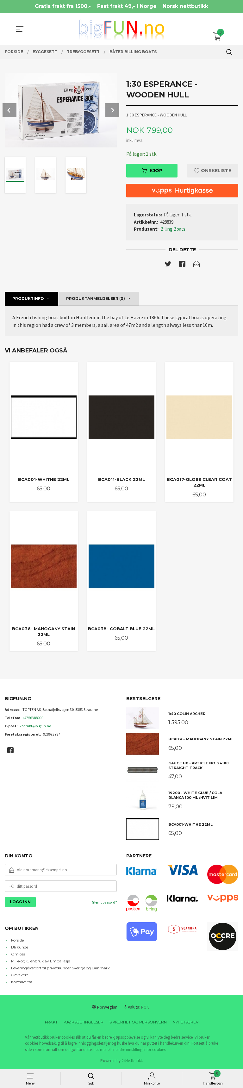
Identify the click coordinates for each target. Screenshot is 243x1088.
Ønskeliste (215, 170)
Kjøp (156, 170)
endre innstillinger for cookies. (140, 1049)
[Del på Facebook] (182, 265)
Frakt (51, 1022)
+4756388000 (32, 717)
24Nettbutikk (132, 1060)
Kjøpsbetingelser (83, 1022)
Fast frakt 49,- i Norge (127, 6)
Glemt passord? (104, 902)
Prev (9, 110)
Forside (17, 940)
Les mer (100, 1049)
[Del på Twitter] (168, 265)
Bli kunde (19, 947)
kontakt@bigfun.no (35, 726)
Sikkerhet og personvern (138, 1022)
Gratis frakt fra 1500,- (63, 6)
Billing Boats (172, 229)
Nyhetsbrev (185, 1022)
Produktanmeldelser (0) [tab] (95, 298)
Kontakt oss (21, 981)
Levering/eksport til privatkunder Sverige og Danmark (60, 968)
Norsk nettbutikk (185, 6)
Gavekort (19, 975)
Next (112, 110)
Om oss (18, 954)
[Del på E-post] (196, 265)
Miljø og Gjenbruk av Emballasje (40, 961)
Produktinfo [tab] (28, 298)
